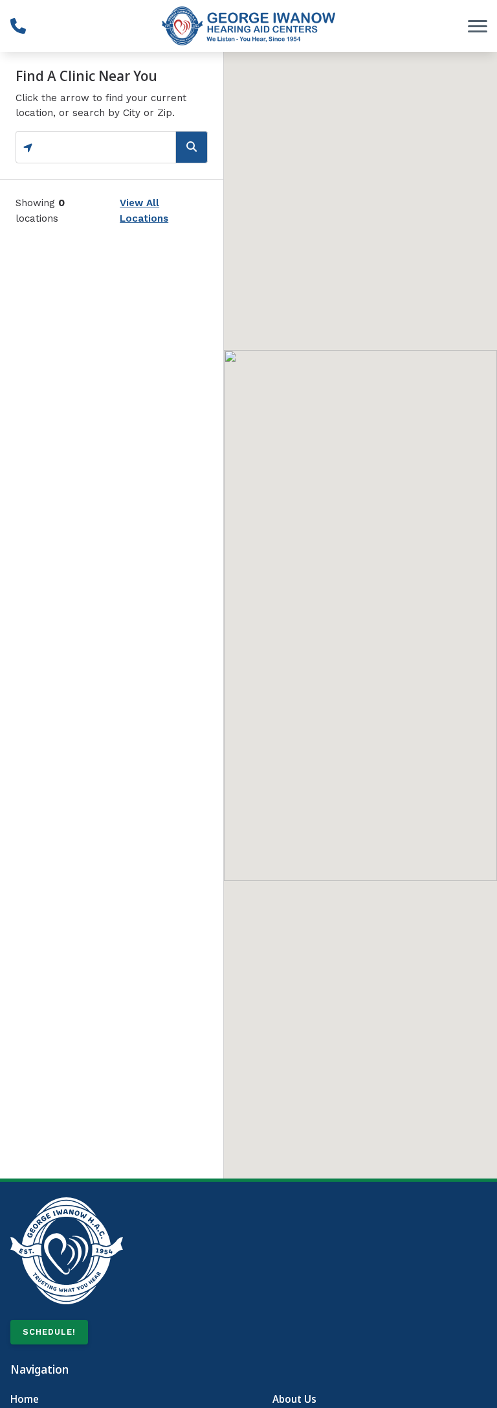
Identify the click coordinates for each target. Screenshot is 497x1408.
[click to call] (18, 26)
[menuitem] (117, 1399)
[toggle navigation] (477, 26)
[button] (360, 603)
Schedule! (49, 1332)
